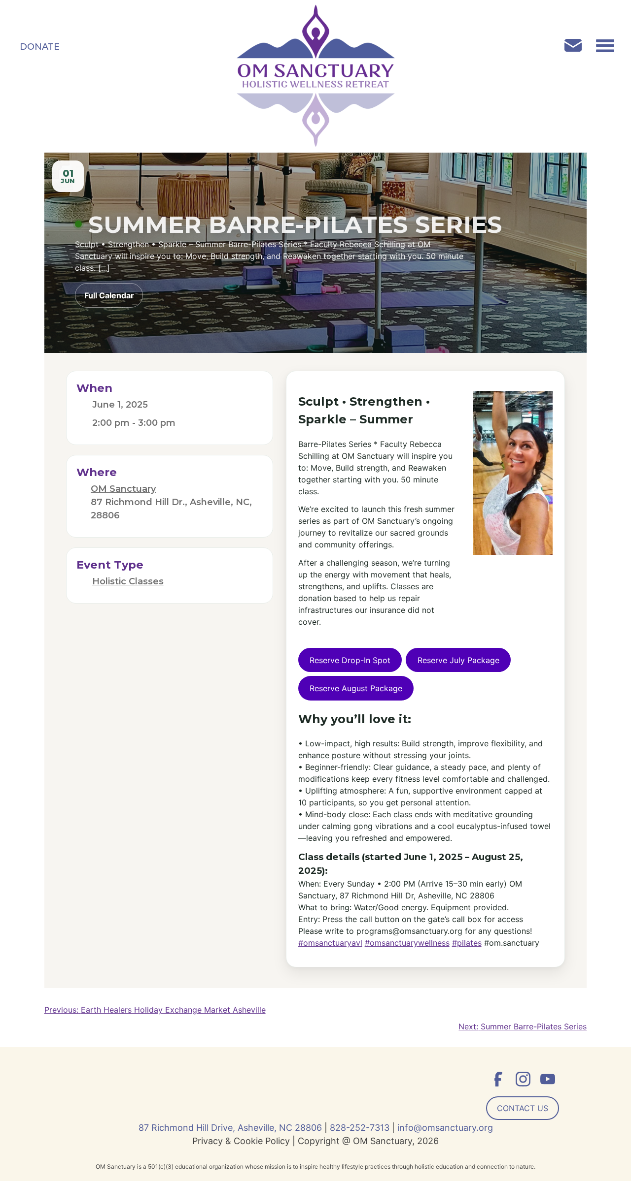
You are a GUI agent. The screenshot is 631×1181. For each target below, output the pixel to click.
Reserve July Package (458, 660)
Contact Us (522, 1108)
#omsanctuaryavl (330, 943)
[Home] (316, 77)
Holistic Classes (128, 581)
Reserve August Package (356, 688)
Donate (40, 46)
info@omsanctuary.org (445, 1127)
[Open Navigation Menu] (605, 47)
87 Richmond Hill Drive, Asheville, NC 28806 (230, 1127)
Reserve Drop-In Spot (350, 660)
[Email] (578, 47)
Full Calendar (109, 295)
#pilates (467, 943)
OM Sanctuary (123, 488)
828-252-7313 (359, 1127)
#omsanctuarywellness (407, 943)
